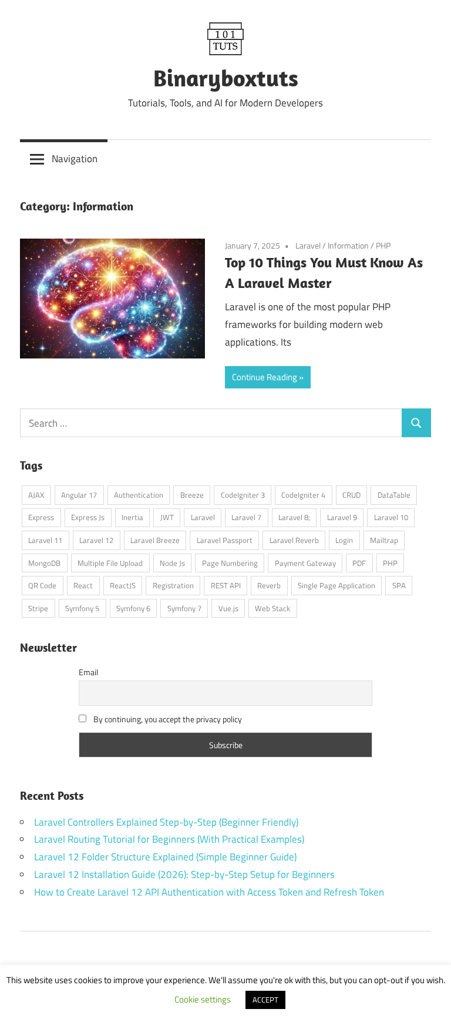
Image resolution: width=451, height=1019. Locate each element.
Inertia (132, 517)
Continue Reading (264, 377)
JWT (167, 517)
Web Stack (272, 608)
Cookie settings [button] (202, 999)
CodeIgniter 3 (243, 495)
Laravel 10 (391, 517)
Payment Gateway (305, 563)
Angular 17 (79, 495)
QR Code (42, 585)
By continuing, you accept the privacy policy (167, 719)
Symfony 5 (82, 608)
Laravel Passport (225, 540)
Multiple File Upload (110, 563)
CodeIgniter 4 (303, 495)
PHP (383, 245)
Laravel (308, 245)
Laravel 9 (342, 517)
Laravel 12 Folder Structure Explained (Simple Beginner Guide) (165, 856)
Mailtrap (384, 540)
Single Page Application (336, 585)
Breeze (192, 495)
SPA (399, 585)
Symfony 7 (184, 608)
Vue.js (228, 608)
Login (344, 540)
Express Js (88, 517)
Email (88, 672)
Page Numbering (230, 563)
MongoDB (44, 563)
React (83, 585)
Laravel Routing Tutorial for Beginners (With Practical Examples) (169, 839)
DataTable (394, 495)
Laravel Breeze (155, 540)
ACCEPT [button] (265, 999)
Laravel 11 (45, 540)
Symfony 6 (133, 608)
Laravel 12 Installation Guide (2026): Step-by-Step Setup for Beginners (184, 874)
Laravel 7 (246, 517)
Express (41, 517)
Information (348, 245)
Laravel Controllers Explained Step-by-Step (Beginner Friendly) (166, 822)
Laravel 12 (96, 540)
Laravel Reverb (294, 540)
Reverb (269, 585)
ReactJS (123, 585)
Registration (173, 585)
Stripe (38, 608)
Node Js (172, 563)
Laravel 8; (294, 517)
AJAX (36, 495)
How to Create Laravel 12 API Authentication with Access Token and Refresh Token (209, 892)
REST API (226, 585)
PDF (359, 563)
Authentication (138, 495)
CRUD (351, 495)
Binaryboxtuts (225, 77)
